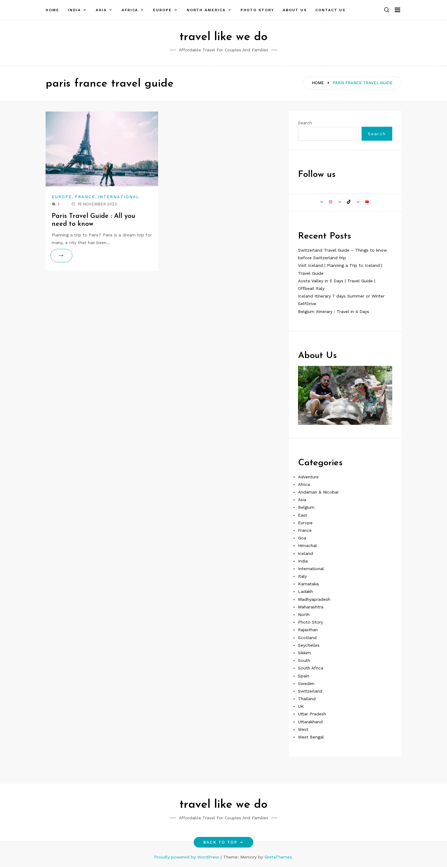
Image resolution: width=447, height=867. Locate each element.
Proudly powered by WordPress (187, 857)
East (302, 515)
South (304, 660)
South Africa (310, 668)
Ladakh (305, 591)
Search (305, 122)
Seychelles (309, 645)
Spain (303, 675)
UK (301, 706)
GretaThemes (278, 857)
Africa (130, 10)
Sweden (306, 683)
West (303, 729)
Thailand (307, 698)
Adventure (308, 476)
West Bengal (311, 737)
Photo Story (257, 10)
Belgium (306, 507)
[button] (386, 10)
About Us (295, 10)
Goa (302, 537)
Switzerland (310, 691)
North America (206, 10)
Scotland (307, 637)
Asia (101, 10)
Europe (162, 10)
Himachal (307, 545)
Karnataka (308, 583)
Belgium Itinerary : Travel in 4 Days (333, 311)
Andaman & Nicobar (318, 492)
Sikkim (304, 652)
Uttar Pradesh (312, 713)
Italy (302, 576)
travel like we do (223, 37)
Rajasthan (308, 629)
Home (52, 10)
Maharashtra (310, 606)
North (304, 614)
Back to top (220, 842)
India (74, 10)
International (118, 196)
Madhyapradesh (314, 599)
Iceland (305, 553)
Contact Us (330, 10)
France (85, 196)
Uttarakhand (310, 721)
